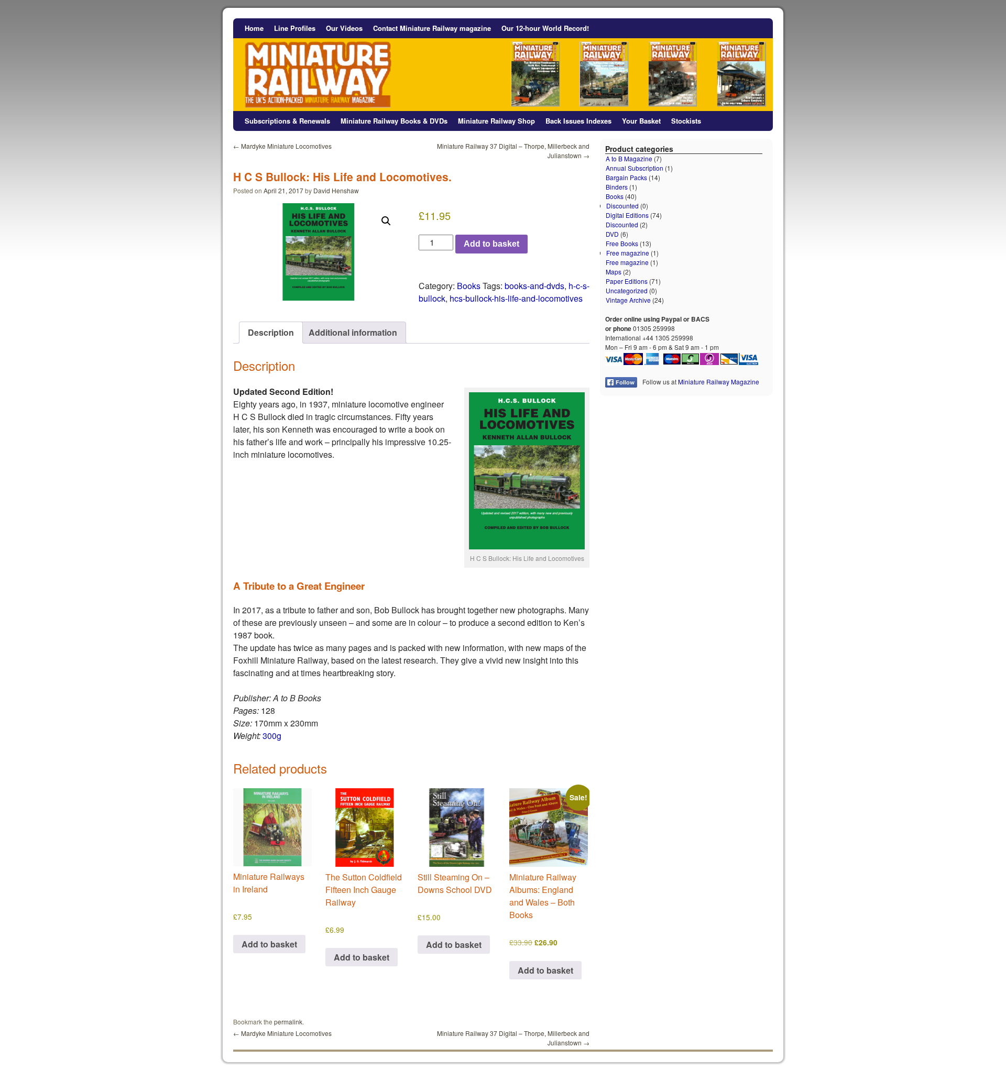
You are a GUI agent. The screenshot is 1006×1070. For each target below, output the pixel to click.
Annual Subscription (634, 167)
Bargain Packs (626, 177)
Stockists (686, 121)
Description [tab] (271, 332)
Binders (617, 186)
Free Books (622, 243)
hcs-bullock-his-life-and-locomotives (516, 298)
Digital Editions (627, 215)
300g (272, 736)
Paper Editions (627, 281)
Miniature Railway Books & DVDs (394, 121)
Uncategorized (627, 290)
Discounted (622, 205)
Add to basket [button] (269, 944)
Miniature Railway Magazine (718, 381)
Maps (613, 271)
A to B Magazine (629, 158)
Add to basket (491, 243)
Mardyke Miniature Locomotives (282, 145)
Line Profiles (294, 28)
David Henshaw (336, 190)
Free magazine (627, 252)
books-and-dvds (534, 286)
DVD (612, 233)
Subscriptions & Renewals (287, 121)
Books (468, 286)
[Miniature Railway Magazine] (503, 64)
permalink (288, 1021)
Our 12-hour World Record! (545, 28)
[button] (386, 221)
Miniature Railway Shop (496, 121)
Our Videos (344, 28)
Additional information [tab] (353, 332)
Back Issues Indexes (578, 121)
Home (254, 28)
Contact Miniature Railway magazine (432, 28)
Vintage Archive (628, 299)
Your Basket (641, 121)
